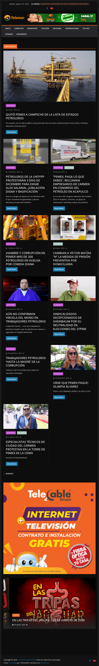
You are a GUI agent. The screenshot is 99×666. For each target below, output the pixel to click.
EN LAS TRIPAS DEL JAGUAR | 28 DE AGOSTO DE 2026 (42, 620)
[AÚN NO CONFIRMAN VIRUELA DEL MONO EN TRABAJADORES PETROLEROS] (25, 288)
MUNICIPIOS (32, 28)
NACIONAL (57, 28)
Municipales (11, 105)
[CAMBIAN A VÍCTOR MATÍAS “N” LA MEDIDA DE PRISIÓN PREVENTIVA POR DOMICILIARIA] (73, 227)
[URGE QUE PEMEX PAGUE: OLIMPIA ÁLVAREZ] (73, 357)
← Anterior (8, 473)
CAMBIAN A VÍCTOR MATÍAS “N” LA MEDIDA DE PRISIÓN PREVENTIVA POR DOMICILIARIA (72, 258)
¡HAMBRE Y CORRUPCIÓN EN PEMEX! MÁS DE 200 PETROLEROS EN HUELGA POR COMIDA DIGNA (25, 258)
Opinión (10, 615)
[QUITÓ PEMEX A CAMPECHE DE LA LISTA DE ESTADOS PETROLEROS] (49, 76)
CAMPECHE (19, 28)
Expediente (22, 34)
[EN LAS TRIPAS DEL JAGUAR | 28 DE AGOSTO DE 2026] (49, 579)
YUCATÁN (45, 28)
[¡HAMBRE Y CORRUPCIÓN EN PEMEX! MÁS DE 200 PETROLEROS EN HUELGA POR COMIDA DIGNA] (25, 227)
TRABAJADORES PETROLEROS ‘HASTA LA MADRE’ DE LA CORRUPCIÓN (26, 361)
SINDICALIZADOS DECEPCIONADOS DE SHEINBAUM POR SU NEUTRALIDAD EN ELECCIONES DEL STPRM (69, 321)
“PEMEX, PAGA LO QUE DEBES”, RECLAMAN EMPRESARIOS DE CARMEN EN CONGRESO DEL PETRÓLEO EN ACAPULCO (71, 184)
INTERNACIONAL (72, 28)
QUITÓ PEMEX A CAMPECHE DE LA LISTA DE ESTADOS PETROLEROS (42, 116)
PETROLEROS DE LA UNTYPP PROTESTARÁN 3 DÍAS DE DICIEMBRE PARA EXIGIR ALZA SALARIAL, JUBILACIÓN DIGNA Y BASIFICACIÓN (25, 184)
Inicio (8, 28)
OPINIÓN (9, 34)
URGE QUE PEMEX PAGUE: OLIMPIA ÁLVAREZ (70, 384)
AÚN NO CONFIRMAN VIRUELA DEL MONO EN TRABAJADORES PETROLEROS (26, 317)
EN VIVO (86, 28)
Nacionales (69, 167)
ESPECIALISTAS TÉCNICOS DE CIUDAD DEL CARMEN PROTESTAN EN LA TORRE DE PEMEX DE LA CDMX (25, 447)
